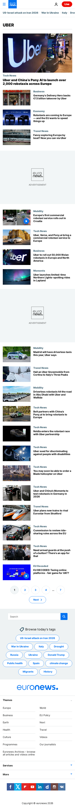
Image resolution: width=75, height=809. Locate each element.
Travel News (40, 131)
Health (6, 729)
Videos (43, 737)
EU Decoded (40, 565)
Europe (7, 707)
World (43, 707)
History (48, 671)
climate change (59, 663)
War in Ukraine (50, 12)
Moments (39, 270)
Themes (7, 700)
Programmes (10, 744)
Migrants (28, 671)
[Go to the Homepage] (12, 4)
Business (38, 91)
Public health (15, 663)
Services (8, 765)
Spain (36, 663)
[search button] (64, 616)
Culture (7, 737)
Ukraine (33, 654)
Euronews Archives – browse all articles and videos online (19, 753)
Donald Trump (56, 654)
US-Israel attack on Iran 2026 (20, 12)
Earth (6, 722)
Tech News (9, 75)
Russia (14, 654)
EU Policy (45, 715)
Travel (43, 729)
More (6, 774)
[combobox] (38, 616)
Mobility (38, 211)
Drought (59, 646)
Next (36, 599)
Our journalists (48, 744)
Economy (39, 111)
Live (67, 4)
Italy (64, 12)
